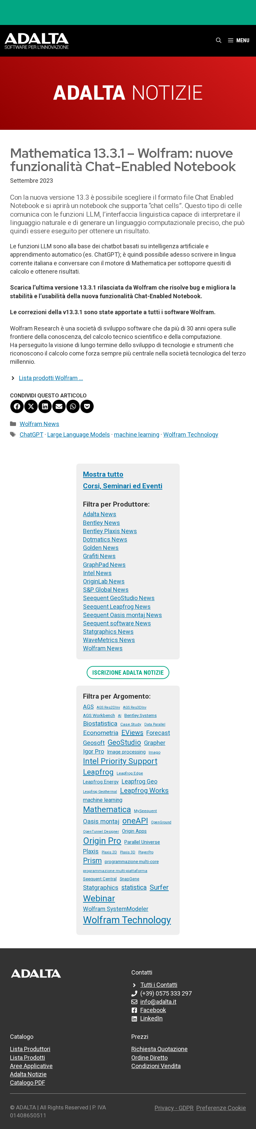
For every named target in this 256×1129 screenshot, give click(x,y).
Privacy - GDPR (174, 1107)
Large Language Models (78, 434)
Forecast (158, 732)
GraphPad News (104, 564)
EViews (132, 733)
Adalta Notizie (28, 1074)
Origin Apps (134, 831)
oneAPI (135, 820)
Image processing (126, 752)
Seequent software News (117, 623)
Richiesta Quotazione (159, 1048)
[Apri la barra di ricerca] (219, 40)
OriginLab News (104, 581)
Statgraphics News (108, 631)
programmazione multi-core (132, 861)
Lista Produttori (30, 1048)
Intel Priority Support (120, 761)
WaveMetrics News (109, 639)
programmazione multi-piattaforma (115, 870)
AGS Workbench (99, 715)
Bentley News (101, 522)
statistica (134, 887)
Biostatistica (100, 723)
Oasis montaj (101, 821)
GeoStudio (124, 742)
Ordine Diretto (149, 1057)
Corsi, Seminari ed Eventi (122, 486)
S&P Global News (106, 589)
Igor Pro (93, 751)
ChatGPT (31, 434)
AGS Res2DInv (108, 707)
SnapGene (129, 878)
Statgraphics (100, 887)
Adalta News (99, 514)
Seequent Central (100, 878)
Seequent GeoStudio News (119, 597)
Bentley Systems (140, 715)
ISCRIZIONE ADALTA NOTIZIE (128, 672)
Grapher (154, 742)
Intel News (97, 572)
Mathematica (107, 809)
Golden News (101, 547)
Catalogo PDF (27, 1082)
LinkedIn (151, 1018)
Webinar (99, 898)
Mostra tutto (103, 474)
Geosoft (94, 742)
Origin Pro (102, 841)
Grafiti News (99, 556)
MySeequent (145, 810)
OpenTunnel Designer (101, 831)
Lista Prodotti (27, 1057)
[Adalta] (36, 40)
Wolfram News (39, 423)
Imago (154, 752)
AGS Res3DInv (134, 707)
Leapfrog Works (144, 790)
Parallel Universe (142, 842)
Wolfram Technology (190, 434)
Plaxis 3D (127, 852)
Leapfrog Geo (139, 781)
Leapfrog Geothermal (100, 792)
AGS (88, 706)
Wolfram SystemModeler (115, 909)
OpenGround (161, 822)
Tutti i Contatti (158, 984)
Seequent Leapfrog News (117, 606)
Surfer (159, 887)
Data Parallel (154, 724)
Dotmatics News (105, 539)
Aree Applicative (31, 1065)
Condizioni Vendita (156, 1065)
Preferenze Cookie (221, 1107)
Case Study (130, 724)
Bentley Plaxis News (110, 531)
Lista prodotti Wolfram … (51, 377)
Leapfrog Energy (101, 782)
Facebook (153, 1010)
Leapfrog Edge (130, 773)
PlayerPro (145, 852)
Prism (92, 860)
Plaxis (91, 851)
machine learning (136, 434)
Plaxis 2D (109, 852)
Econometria (100, 733)
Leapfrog (98, 772)
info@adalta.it (158, 1001)
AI (119, 716)
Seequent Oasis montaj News (122, 614)
